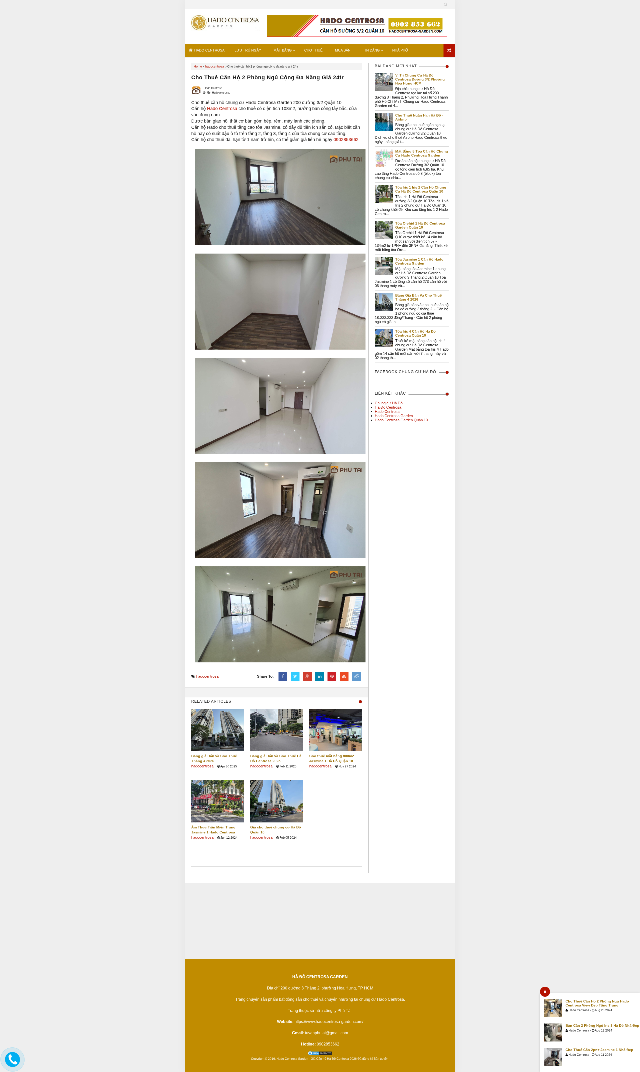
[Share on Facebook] (282, 676)
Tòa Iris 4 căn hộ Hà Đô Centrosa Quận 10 (415, 333)
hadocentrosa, (221, 92)
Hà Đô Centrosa (388, 407)
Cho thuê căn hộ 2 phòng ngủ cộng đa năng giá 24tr (267, 77)
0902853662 (346, 139)
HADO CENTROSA (208, 50)
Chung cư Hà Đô (388, 403)
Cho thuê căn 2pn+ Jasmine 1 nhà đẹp (599, 1050)
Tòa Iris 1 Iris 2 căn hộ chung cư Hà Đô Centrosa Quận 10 (420, 189)
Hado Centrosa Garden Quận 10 (401, 420)
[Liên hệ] (12, 1063)
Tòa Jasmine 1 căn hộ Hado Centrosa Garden (419, 261)
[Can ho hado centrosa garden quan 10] (226, 26)
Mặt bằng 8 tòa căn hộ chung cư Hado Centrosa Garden (421, 153)
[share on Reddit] (356, 676)
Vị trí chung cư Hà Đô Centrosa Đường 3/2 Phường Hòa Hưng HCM (420, 79)
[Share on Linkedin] (319, 676)
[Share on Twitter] (295, 676)
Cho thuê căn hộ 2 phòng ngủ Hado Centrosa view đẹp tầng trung (597, 1003)
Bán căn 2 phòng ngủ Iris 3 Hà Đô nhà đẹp (602, 1025)
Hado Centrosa (222, 108)
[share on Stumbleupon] (344, 676)
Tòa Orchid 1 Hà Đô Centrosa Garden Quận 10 (420, 225)
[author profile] (196, 94)
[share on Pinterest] (332, 676)
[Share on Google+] (307, 676)
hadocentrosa (214, 66)
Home (198, 66)
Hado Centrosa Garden (394, 416)
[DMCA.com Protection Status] (320, 1054)
